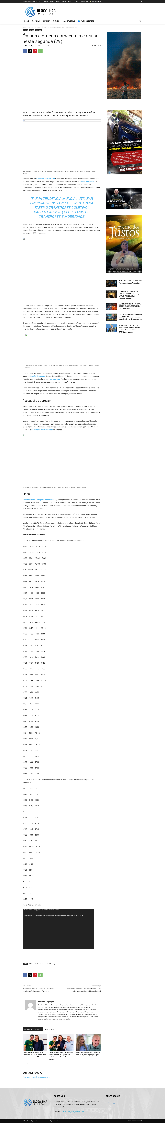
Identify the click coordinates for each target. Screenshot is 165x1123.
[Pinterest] (35, 51)
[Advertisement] (61, 955)
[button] (139, 21)
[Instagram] (141, 1)
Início (24, 27)
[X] (30, 51)
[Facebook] (138, 1)
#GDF (30, 964)
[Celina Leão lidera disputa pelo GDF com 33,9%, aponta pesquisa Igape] (88, 1042)
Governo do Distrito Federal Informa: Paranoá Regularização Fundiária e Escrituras (39, 990)
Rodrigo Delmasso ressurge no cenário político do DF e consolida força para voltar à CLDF (34, 1055)
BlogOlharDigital (51, 964)
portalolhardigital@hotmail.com (73, 1112)
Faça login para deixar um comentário (36, 1077)
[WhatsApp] (40, 51)
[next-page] (27, 1063)
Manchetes (39, 30)
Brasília (37, 27)
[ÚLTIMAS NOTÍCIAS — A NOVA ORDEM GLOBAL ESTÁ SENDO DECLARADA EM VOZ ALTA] (111, 307)
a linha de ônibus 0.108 (45, 179)
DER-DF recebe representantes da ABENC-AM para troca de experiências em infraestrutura (130, 317)
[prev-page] (24, 1063)
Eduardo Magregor (31, 46)
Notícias (30, 27)
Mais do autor (50, 1029)
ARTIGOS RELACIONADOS (33, 1029)
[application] (58, 929)
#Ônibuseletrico (39, 964)
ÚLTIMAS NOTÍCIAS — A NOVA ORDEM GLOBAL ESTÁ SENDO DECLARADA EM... (130, 306)
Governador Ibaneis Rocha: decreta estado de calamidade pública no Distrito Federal (84, 990)
